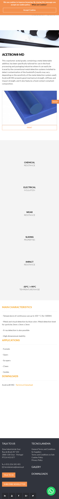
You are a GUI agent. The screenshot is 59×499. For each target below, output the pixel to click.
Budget (55, 102)
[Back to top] (55, 495)
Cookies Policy (37, 457)
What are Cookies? (39, 5)
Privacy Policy (37, 460)
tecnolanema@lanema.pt (14, 467)
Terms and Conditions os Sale (43, 455)
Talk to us (9, 475)
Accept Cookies (29, 10)
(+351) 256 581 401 (12, 464)
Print (29, 127)
